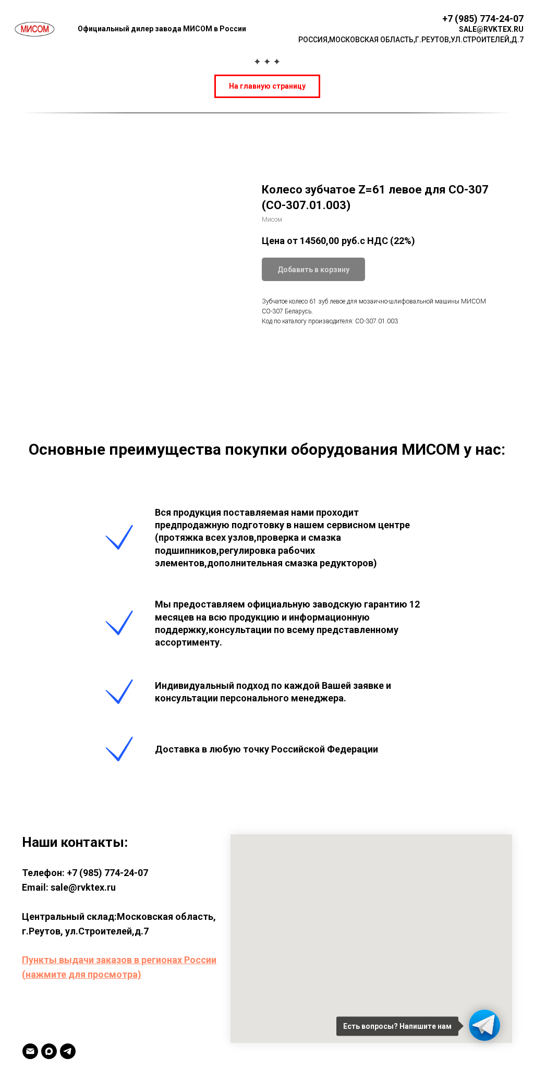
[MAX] (49, 1051)
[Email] (30, 1051)
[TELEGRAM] (68, 1051)
